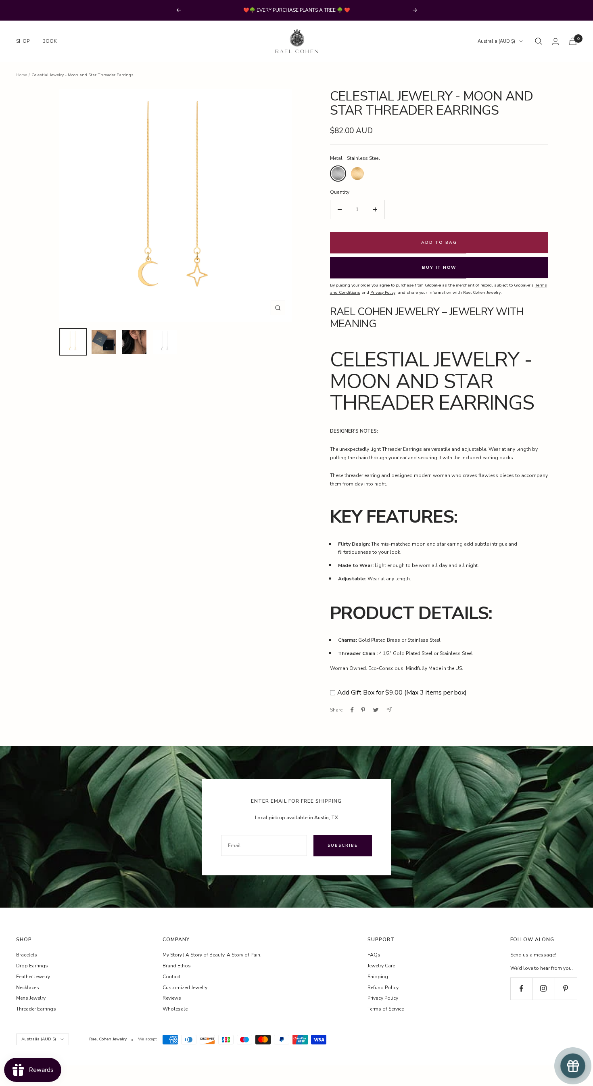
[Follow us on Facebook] (521, 988)
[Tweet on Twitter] (375, 710)
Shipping (377, 976)
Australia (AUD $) (496, 41)
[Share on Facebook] (352, 710)
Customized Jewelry (185, 987)
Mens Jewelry (31, 998)
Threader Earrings (36, 1009)
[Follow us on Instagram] (543, 988)
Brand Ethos (177, 966)
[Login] (555, 41)
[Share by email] (389, 709)
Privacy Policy (382, 998)
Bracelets (26, 955)
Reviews (172, 998)
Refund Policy (383, 987)
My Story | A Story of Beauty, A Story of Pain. (212, 955)
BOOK (49, 41)
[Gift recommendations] (573, 1066)
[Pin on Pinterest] (363, 710)
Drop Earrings (32, 966)
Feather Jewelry (33, 976)
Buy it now (439, 267)
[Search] (538, 41)
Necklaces (27, 987)
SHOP (22, 41)
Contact (171, 976)
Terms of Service (385, 1009)
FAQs (373, 955)
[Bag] (573, 41)
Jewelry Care (381, 966)
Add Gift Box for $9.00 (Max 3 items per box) (402, 692)
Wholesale (175, 1009)
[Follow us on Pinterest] (566, 988)
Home (21, 75)
